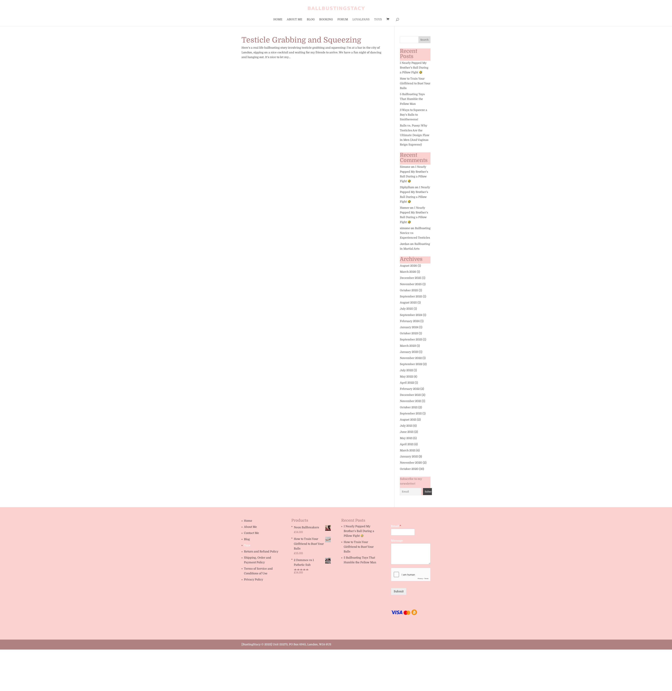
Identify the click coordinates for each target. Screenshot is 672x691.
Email (396, 526)
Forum (342, 19)
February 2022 (410, 388)
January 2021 (409, 456)
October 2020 (409, 469)
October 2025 (409, 290)
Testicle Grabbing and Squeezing (301, 40)
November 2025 (411, 284)
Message (397, 540)
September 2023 (411, 339)
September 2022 (411, 364)
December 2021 (410, 395)
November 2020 (411, 462)
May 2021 (406, 438)
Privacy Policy (253, 579)
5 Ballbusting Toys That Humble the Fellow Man (412, 99)
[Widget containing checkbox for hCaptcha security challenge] (410, 574)
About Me (294, 19)
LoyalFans (361, 19)
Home (277, 19)
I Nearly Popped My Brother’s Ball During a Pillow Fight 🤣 (414, 67)
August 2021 (408, 419)
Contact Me (251, 533)
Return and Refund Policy (261, 551)
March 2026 (408, 271)
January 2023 (409, 352)
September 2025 (411, 296)
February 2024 (410, 321)
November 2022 (411, 358)
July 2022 (406, 370)
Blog (311, 19)
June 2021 (407, 431)
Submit (399, 591)
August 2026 (408, 265)
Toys (378, 19)
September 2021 (411, 413)
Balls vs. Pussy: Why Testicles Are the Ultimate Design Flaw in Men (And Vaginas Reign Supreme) (414, 135)
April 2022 (407, 382)
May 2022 (406, 376)
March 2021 (407, 450)
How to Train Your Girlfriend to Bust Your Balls (415, 83)
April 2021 (407, 444)
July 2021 (406, 425)
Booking (326, 19)
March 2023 (408, 345)
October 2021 (409, 407)
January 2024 (409, 327)
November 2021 (410, 401)
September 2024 (411, 315)
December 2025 (410, 278)
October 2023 (409, 333)
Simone (405, 166)
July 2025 (406, 308)
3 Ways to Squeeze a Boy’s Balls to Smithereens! (413, 114)
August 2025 (408, 302)
